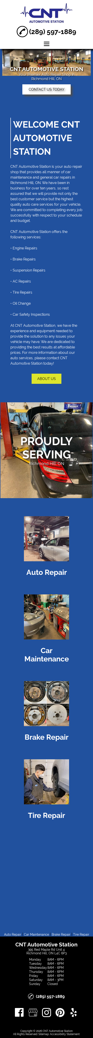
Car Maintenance (36, 934)
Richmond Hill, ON (25, 183)
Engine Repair (24, 248)
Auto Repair (12, 934)
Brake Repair (23, 259)
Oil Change (22, 303)
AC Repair (21, 281)
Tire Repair (21, 292)
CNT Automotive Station (30, 166)
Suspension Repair (28, 270)
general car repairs (55, 177)
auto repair (73, 166)
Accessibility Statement (65, 1034)
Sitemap (43, 1034)
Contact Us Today (46, 89)
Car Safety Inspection (30, 314)
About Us (46, 379)
